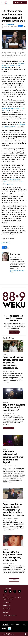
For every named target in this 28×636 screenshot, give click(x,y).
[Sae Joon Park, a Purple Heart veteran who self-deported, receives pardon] (13, 540)
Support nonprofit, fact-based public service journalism (13, 318)
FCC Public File (6, 602)
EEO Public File (6, 605)
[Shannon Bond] (5, 256)
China (20, 122)
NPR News (5, 242)
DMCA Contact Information (9, 615)
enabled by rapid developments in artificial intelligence (13, 65)
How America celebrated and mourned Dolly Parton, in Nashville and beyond (13, 457)
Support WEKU (6, 608)
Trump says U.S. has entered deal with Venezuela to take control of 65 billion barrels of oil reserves (13, 510)
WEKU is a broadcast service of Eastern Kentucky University (12, 598)
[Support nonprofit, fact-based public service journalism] (14, 300)
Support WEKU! (20, 2)
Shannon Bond (10, 24)
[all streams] (26, 634)
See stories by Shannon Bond (17, 271)
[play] (2, 634)
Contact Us (5, 612)
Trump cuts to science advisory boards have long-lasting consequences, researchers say (13, 362)
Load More (14, 580)
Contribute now (14, 332)
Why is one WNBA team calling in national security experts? (14, 407)
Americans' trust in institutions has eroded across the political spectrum (12, 182)
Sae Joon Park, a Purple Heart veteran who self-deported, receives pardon (12, 556)
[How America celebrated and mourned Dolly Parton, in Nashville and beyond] (13, 440)
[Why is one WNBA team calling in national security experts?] (13, 393)
